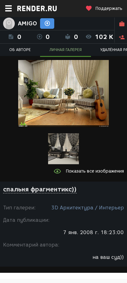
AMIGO (27, 23)
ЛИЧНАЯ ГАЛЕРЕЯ (65, 49)
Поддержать (108, 8)
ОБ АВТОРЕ (20, 49)
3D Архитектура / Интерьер (87, 208)
